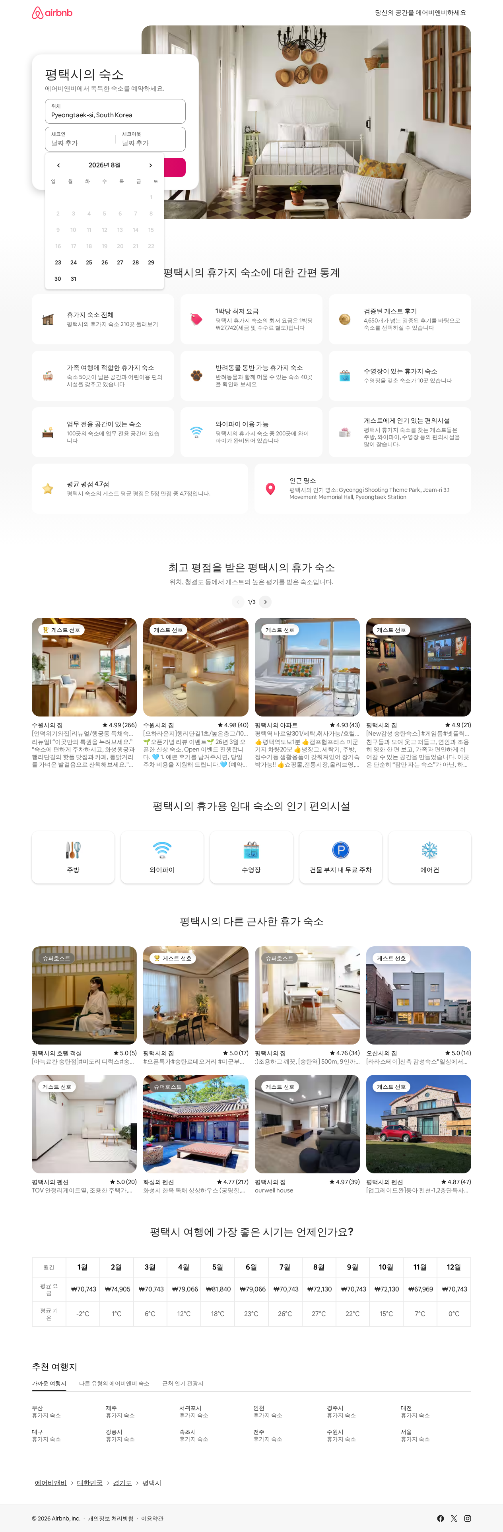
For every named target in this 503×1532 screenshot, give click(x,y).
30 (57, 278)
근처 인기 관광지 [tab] (183, 1383)
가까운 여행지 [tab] (49, 1383)
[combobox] (115, 115)
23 (58, 262)
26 (104, 262)
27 (120, 262)
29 (151, 262)
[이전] (238, 602)
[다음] (265, 602)
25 (89, 262)
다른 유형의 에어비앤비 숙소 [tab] (114, 1383)
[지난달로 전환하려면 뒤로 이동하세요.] (58, 165)
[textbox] (80, 143)
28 (135, 262)
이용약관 (152, 1518)
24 (73, 262)
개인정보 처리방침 (111, 1518)
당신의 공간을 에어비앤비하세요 (420, 12)
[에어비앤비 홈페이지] (52, 12)
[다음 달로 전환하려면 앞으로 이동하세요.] (150, 165)
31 (73, 278)
